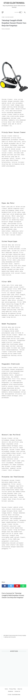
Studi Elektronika (14, 3)
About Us (20, 689)
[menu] (3, 12)
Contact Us (17, 691)
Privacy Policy (12, 689)
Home (6, 689)
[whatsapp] (23, 585)
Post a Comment (6, 29)
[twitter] (11, 585)
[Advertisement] (14, 46)
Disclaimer (10, 691)
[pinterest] (17, 585)
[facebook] (5, 585)
